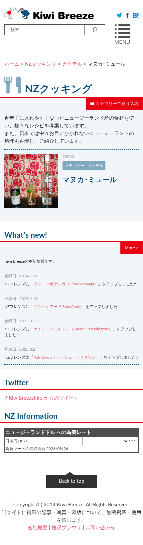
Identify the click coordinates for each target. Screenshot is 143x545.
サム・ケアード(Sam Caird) (57, 307)
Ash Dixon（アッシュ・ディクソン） (67, 357)
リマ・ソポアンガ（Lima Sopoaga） (66, 284)
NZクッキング (41, 64)
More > (132, 248)
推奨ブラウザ (66, 527)
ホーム (11, 64)
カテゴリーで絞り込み (116, 103)
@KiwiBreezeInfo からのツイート (41, 398)
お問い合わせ (100, 527)
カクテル (72, 64)
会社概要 (38, 527)
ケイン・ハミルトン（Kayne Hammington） (73, 329)
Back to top (71, 481)
